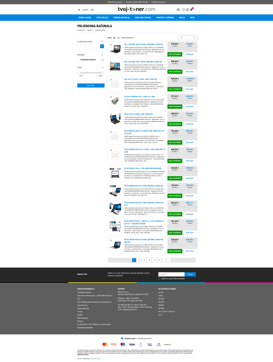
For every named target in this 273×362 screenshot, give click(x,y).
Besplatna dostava (116, 2)
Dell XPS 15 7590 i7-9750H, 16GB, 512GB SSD (140, 79)
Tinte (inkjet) (102, 17)
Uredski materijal (122, 17)
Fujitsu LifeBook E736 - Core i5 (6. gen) (139, 97)
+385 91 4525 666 (128, 307)
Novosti (86, 10)
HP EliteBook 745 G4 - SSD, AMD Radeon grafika (142, 168)
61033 (160, 296)
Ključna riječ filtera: (84, 42)
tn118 (160, 315)
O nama (80, 312)
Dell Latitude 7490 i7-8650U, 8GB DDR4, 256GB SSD (143, 62)
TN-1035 (161, 302)
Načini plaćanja (82, 318)
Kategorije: (81, 55)
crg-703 (160, 292)
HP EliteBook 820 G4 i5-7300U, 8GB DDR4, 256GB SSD (143, 186)
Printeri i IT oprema (165, 17)
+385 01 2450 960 (140, 305)
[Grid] (114, 38)
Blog (92, 10)
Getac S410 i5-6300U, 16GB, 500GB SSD (138, 114)
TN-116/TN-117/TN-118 (166, 312)
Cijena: (79, 68)
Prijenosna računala (92, 60)
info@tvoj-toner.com (158, 2)
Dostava (80, 321)
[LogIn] (187, 9)
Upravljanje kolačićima (85, 328)
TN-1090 (161, 308)
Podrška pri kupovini (84, 292)
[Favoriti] (111, 45)
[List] (118, 38)
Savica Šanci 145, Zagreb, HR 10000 (130, 301)
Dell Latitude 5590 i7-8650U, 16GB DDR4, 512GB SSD (143, 44)
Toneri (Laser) (84, 17)
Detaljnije (190, 54)
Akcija (182, 17)
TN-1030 (161, 299)
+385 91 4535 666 (145, 307)
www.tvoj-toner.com (83, 354)
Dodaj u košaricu (175, 54)
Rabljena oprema (143, 17)
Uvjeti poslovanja (83, 308)
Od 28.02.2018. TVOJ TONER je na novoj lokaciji (93, 324)
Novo (192, 17)
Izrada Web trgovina (96, 358)
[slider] (79, 73)
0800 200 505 (143, 2)
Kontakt (80, 315)
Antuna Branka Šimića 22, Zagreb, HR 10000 (133, 294)
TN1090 (161, 305)
